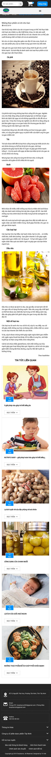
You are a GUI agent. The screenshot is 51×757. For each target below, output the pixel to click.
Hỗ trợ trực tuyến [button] (8, 740)
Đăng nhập (42, 4)
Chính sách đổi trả (35, 749)
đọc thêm (11, 412)
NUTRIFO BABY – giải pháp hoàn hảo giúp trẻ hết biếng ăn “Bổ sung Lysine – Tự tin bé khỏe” (24, 457)
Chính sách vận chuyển (17, 749)
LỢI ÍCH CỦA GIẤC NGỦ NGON (15, 614)
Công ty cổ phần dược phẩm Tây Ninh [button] (16, 733)
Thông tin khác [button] (8, 727)
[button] (30, 5)
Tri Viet (44, 754)
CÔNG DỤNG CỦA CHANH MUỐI (16, 561)
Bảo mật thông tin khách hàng (16, 745)
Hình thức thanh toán (38, 745)
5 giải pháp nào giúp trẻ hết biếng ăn (17, 405)
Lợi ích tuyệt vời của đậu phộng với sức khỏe (20, 509)
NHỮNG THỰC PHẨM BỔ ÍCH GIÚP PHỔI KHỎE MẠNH (24, 666)
